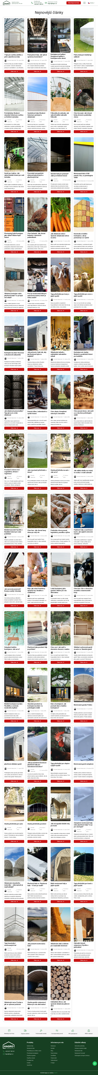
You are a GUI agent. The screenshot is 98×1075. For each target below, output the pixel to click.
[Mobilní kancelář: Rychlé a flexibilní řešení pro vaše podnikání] (14, 504)
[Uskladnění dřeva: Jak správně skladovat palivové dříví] (61, 976)
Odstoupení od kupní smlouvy (82, 1055)
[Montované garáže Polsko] (84, 678)
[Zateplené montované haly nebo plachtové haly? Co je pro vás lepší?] (84, 797)
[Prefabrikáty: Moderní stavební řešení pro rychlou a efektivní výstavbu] (14, 87)
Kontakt (53, 1048)
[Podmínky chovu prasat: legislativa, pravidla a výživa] (61, 504)
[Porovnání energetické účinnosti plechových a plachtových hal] (37, 147)
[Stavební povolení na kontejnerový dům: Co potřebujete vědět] (37, 678)
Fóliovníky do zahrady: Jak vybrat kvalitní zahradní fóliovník (60, 115)
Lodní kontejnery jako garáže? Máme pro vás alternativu (59, 590)
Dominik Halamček (11, 60)
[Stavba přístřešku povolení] (37, 797)
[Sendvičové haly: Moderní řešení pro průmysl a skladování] (37, 87)
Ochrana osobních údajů (81, 1048)
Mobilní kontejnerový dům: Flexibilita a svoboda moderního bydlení (13, 706)
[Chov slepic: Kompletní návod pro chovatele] (61, 385)
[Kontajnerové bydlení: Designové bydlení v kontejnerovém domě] (61, 28)
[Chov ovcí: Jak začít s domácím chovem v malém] (61, 621)
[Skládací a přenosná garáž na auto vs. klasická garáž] (84, 621)
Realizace (53, 1046)
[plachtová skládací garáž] (14, 737)
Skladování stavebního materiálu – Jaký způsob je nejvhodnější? (13, 885)
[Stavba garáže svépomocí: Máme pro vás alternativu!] (37, 976)
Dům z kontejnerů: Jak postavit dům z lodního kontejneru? (58, 706)
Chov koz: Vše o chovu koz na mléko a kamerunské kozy (83, 590)
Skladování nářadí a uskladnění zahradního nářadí (58, 354)
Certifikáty (53, 1055)
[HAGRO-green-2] (6, 2)
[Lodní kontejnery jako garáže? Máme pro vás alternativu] (61, 563)
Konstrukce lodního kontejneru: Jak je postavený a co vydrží (81, 236)
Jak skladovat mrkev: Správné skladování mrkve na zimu (60, 236)
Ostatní (28, 1062)
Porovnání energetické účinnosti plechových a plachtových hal (35, 175)
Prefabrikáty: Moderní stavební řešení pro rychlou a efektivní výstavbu (13, 115)
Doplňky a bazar (31, 1058)
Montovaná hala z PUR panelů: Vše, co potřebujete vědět (83, 175)
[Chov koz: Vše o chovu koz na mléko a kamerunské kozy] (84, 563)
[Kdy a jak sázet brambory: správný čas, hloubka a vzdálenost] (37, 563)
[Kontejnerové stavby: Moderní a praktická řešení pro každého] (84, 326)
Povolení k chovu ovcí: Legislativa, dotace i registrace (12, 471)
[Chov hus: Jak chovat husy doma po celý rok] (37, 504)
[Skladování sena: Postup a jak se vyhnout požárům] (14, 976)
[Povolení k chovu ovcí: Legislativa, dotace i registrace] (14, 444)
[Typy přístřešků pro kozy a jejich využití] (61, 268)
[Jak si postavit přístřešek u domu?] (37, 444)
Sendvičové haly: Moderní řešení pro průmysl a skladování (36, 115)
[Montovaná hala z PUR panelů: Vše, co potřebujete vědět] (84, 147)
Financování (54, 1058)
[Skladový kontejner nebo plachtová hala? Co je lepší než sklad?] (14, 268)
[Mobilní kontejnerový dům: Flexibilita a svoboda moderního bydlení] (14, 678)
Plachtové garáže (31, 1055)
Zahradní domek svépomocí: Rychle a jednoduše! (81, 945)
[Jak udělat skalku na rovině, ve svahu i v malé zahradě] (84, 444)
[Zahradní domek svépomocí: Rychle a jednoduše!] (84, 917)
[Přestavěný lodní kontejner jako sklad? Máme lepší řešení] (14, 207)
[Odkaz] (37, 3)
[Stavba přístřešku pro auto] (14, 797)
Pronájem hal (30, 1060)
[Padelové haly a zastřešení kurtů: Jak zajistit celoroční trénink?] (84, 504)
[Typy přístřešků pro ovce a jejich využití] (84, 268)
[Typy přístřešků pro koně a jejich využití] (84, 857)
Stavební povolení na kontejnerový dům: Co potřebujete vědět (35, 706)
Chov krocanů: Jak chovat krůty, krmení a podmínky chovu (83, 115)
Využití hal (29, 1065)
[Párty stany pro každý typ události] (84, 28)
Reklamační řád (78, 1050)
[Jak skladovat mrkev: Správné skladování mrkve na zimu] (61, 207)
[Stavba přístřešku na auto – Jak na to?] (61, 444)
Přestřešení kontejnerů (32, 1053)
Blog (52, 1050)
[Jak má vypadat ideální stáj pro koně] (61, 797)
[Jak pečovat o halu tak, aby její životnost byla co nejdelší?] (37, 326)
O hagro (53, 1062)
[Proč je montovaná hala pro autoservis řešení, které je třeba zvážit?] (37, 268)
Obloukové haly (31, 1048)
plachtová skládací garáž (13, 764)
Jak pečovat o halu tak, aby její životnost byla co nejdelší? (36, 354)
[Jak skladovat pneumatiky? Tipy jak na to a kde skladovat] (14, 385)
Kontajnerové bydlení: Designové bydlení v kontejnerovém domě (58, 56)
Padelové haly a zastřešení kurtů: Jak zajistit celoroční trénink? (83, 532)
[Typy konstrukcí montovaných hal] (14, 917)
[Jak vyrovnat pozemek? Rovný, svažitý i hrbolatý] (14, 563)
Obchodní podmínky (80, 1046)
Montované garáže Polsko (83, 705)
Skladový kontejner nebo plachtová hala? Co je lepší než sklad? (13, 295)
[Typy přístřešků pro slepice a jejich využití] (61, 737)
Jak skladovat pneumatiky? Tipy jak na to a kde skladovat (13, 413)
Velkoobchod (54, 1060)
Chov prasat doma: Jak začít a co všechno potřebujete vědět (84, 413)
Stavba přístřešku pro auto (13, 824)
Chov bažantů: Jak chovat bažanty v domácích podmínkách (36, 235)
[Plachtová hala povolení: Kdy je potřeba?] (37, 621)
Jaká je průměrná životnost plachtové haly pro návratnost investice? (36, 764)
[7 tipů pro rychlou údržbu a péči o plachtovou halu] (14, 28)
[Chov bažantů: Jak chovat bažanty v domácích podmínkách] (37, 207)
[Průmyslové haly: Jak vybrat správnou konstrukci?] (37, 28)
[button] (84, 3)
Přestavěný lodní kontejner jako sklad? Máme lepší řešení (13, 235)
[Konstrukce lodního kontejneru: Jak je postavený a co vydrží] (84, 207)
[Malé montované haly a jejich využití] (61, 857)
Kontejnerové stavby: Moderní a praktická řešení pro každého (83, 354)
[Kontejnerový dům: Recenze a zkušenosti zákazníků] (14, 326)
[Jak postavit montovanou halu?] (37, 917)
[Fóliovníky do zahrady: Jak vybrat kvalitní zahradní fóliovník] (61, 87)
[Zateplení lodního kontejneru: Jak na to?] (14, 621)
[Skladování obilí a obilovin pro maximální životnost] (61, 917)
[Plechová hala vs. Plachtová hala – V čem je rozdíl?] (37, 857)
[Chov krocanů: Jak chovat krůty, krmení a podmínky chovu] (84, 87)
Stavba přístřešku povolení (36, 824)
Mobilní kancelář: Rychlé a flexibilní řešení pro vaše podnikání (13, 532)
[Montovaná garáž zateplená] (84, 737)
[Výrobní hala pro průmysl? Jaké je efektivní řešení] (61, 147)
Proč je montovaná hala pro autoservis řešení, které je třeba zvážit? (36, 295)
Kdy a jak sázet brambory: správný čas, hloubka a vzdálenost (36, 590)
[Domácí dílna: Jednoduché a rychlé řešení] (37, 385)
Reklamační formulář (80, 1053)
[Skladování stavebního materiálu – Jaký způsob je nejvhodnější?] (14, 857)
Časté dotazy (54, 1053)
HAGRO (55, 1072)
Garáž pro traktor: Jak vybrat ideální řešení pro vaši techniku (14, 175)
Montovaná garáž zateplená (83, 764)
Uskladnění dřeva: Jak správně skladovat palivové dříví (60, 1004)
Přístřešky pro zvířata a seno (34, 1050)
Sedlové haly (30, 1046)
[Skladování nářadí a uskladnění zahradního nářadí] (61, 326)
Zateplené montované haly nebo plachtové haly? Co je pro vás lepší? (83, 825)
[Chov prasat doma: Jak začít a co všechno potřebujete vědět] (84, 385)
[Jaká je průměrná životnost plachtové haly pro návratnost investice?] (37, 737)
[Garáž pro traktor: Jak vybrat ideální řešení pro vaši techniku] (14, 147)
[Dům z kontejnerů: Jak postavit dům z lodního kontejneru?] (61, 678)
